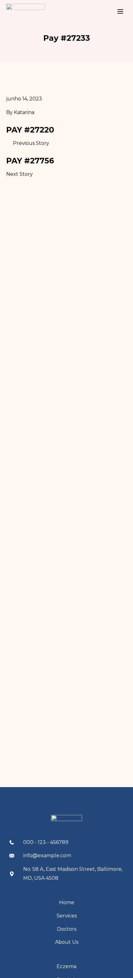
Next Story (19, 174)
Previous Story (31, 143)
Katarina (24, 112)
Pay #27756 (30, 160)
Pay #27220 (30, 129)
